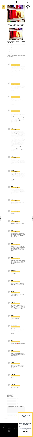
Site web (18, 403)
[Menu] (27, 2)
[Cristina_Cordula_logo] (16, 2)
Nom (18, 398)
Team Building (16, 428)
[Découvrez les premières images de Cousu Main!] (0, 218)
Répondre (12, 77)
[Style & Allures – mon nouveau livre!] (32, 218)
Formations (15, 431)
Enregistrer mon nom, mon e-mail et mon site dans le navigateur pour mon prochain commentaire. (16, 407)
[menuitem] (27, 1)
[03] (16, 13)
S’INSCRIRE (25, 431)
